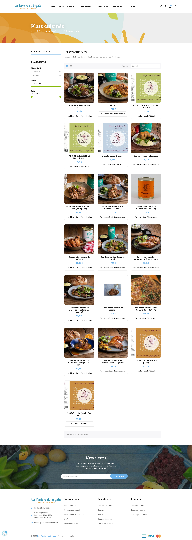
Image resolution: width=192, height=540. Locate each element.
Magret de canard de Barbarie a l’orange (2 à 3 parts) (79, 362)
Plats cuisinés (40, 51)
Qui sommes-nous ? (72, 510)
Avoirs (100, 515)
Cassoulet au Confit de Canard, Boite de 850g (146, 207)
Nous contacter (70, 505)
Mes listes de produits (106, 524)
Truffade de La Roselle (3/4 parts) (79, 414)
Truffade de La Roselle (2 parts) (146, 361)
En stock (45, 75)
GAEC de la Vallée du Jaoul (147, 217)
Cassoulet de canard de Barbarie (79, 258)
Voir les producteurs (139, 515)
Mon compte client (105, 505)
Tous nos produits (138, 510)
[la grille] (67, 66)
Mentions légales (71, 524)
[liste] (70, 66)
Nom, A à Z (146, 66)
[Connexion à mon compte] (164, 6)
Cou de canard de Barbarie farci (112, 258)
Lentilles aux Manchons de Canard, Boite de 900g (146, 308)
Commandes (102, 510)
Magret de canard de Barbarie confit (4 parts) (113, 361)
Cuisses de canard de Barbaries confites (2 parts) (146, 258)
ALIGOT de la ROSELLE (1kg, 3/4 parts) (146, 106)
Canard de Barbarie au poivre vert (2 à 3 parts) (79, 207)
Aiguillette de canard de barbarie (79, 106)
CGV (66, 519)
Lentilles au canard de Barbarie (113, 308)
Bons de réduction (105, 519)
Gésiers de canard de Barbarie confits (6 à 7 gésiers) (79, 309)
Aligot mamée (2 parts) (112, 156)
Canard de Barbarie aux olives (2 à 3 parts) (112, 207)
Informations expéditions (74, 515)
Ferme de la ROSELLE (147, 116)
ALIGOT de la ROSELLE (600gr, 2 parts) (79, 157)
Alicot (112, 105)
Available (45, 72)
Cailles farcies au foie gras (146, 156)
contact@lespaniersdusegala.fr (46, 523)
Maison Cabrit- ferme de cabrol (81, 116)
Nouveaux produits (138, 505)
